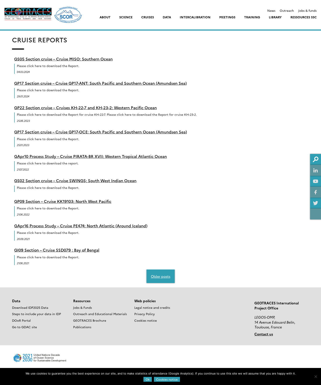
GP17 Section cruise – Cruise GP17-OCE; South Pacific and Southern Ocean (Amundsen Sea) (100, 132)
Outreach (287, 10)
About (105, 17)
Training (252, 17)
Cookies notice (145, 320)
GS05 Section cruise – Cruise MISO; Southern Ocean (63, 59)
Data (167, 17)
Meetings (227, 17)
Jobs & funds (307, 10)
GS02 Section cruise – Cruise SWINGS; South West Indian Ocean (75, 180)
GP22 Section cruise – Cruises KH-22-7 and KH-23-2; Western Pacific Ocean (85, 107)
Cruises (147, 17)
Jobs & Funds (82, 307)
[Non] (315, 376)
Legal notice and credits (152, 307)
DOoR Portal (21, 320)
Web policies (145, 300)
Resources (81, 300)
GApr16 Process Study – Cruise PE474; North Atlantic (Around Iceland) (80, 225)
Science (126, 17)
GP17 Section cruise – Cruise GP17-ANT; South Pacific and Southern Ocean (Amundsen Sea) (100, 83)
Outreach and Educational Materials (100, 314)
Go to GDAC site (24, 327)
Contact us (263, 333)
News (271, 10)
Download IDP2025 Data (30, 307)
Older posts (160, 276)
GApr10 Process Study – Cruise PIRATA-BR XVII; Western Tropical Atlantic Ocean (90, 156)
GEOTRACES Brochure (89, 320)
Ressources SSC (303, 17)
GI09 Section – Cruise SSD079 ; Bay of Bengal (56, 250)
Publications (82, 327)
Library (275, 17)
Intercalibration (195, 17)
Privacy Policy (144, 314)
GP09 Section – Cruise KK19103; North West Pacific (62, 201)
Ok (148, 379)
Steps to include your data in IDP (36, 314)
